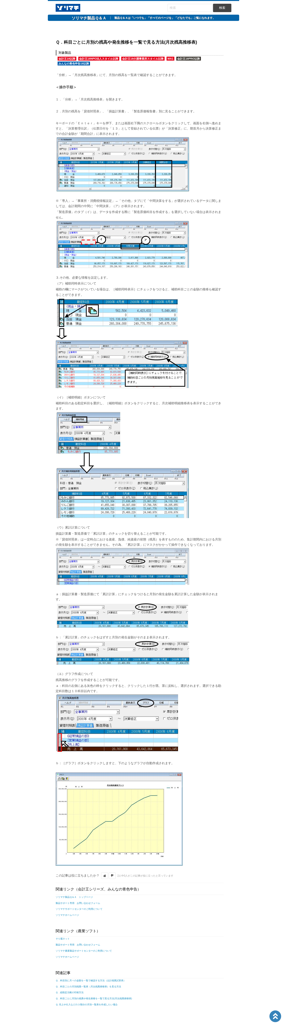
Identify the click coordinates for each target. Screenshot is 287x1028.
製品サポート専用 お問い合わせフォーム (78, 903)
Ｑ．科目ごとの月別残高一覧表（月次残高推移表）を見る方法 (88, 986)
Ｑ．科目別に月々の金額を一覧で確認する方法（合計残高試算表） (91, 980)
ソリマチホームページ (67, 915)
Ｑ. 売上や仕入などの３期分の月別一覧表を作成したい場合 (87, 1004)
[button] (104, 875)
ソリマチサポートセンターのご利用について (79, 909)
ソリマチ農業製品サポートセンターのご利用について (84, 950)
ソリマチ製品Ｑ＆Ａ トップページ (74, 897)
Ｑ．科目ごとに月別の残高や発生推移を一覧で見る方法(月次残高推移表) (94, 998)
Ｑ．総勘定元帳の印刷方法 (70, 992)
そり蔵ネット (63, 938)
